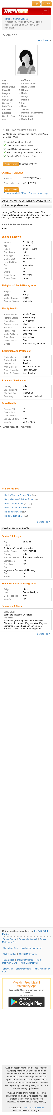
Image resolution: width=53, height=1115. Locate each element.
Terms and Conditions (33, 1107)
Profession (7, 109)
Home (7, 18)
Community (7, 99)
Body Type (7, 106)
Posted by (6, 90)
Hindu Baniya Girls (13, 511)
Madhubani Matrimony (31, 947)
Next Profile (43, 40)
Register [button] (46, 3)
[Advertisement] (26, 458)
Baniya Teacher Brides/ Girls (17, 495)
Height (5, 83)
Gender (7, 242)
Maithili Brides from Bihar (16, 507)
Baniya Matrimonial (28, 939)
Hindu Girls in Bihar (13, 515)
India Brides (8, 959)
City (4, 119)
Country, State (8, 116)
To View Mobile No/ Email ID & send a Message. (26, 193)
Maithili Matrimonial (28, 953)
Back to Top (43, 521)
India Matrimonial (25, 959)
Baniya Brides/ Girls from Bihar (18, 499)
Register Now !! (11, 164)
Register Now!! (11, 189)
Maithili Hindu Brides (13, 503)
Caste (5, 96)
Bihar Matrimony (23, 968)
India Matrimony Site (30, 962)
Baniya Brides (9, 939)
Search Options (20, 18)
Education (6, 112)
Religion (6, 93)
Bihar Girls (8, 968)
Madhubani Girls (10, 947)
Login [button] (36, 3)
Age (4, 80)
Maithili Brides (9, 953)
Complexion (7, 103)
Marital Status (8, 86)
